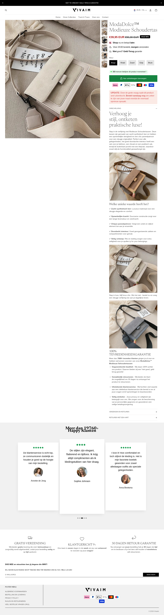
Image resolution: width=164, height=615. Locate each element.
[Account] (150, 10)
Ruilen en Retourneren (15, 601)
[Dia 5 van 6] (104, 55)
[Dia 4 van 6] (104, 47)
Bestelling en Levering (15, 595)
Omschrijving (115, 108)
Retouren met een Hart (119, 417)
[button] (77, 518)
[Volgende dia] (161, 3)
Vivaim (156, 611)
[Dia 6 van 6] (104, 64)
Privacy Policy (11, 598)
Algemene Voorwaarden (16, 591)
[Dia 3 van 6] (104, 39)
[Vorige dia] (3, 3)
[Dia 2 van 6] (104, 31)
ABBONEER (151, 575)
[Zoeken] (6, 10)
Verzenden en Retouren (119, 412)
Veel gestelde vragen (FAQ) (17, 604)
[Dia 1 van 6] (104, 23)
